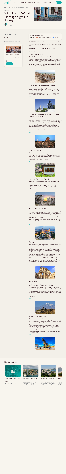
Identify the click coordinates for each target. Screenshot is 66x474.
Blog (9, 7)
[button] (23, 2)
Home (5, 7)
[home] (7, 2)
